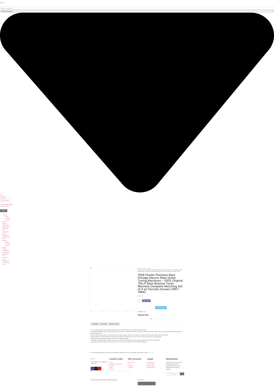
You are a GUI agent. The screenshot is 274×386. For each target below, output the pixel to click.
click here (150, 352)
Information (103, 324)
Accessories (6, 237)
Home (139, 268)
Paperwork (6, 235)
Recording (5, 228)
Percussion (6, 232)
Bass (7, 216)
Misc (4, 238)
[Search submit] (1, 194)
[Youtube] (99, 368)
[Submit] (182, 373)
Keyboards (6, 225)
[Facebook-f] (92, 368)
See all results (5, 200)
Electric (8, 220)
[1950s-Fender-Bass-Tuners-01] (113, 289)
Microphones (6, 226)
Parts (4, 233)
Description (95, 324)
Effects (5, 223)
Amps (4, 221)
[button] (138, 317)
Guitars (5, 214)
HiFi (4, 230)
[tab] (95, 323)
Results (3, 197)
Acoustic (8, 218)
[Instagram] (96, 368)
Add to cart (146, 300)
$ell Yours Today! (114, 324)
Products (144, 268)
